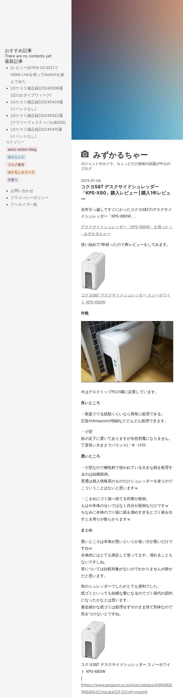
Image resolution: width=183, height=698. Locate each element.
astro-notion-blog (22, 149)
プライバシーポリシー (29, 197)
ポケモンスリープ (21, 172)
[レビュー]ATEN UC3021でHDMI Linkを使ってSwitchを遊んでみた (37, 74)
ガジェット (16, 157)
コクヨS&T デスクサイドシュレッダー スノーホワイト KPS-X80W (125, 298)
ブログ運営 (16, 165)
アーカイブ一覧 (23, 204)
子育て (13, 180)
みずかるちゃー (120, 154)
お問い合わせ (21, 190)
